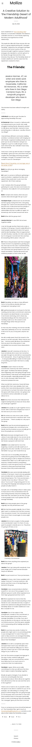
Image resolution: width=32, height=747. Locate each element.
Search (16, 736)
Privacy (16, 738)
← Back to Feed (16, 724)
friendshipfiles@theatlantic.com (11, 711)
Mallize (18, 742)
